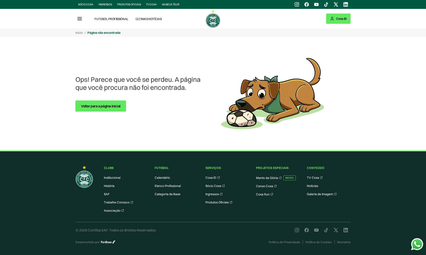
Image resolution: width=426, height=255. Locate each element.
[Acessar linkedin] (346, 4)
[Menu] (79, 18)
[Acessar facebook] (307, 4)
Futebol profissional (111, 19)
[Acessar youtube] (316, 4)
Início (79, 33)
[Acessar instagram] (297, 4)
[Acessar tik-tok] (326, 4)
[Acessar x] (336, 4)
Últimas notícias (149, 19)
